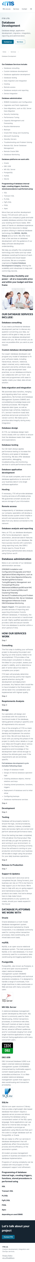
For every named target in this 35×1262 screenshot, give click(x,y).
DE (31, 9)
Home (4, 52)
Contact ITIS (8, 1237)
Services (16, 9)
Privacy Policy (7, 1256)
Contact (24, 9)
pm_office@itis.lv (8, 1258)
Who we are (6, 9)
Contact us (8, 42)
